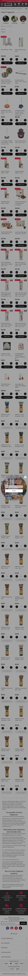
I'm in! (14, 490)
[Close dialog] (25, 477)
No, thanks (14, 494)
